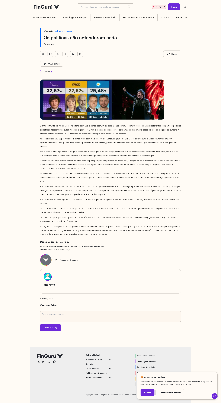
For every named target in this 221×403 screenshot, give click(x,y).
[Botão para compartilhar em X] (43, 54)
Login (174, 7)
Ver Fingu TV (160, 7)
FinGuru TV (182, 17)
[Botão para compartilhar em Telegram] (73, 54)
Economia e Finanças (44, 17)
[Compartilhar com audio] (80, 54)
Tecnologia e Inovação (75, 17)
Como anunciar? (93, 368)
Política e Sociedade (105, 17)
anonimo (50, 44)
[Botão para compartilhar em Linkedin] (58, 54)
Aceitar (147, 392)
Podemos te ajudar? (215, 396)
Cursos (165, 17)
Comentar (48, 327)
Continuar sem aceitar (170, 392)
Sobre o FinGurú (93, 355)
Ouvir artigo (54, 63)
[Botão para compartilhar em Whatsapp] (50, 54)
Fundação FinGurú (94, 359)
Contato (89, 364)
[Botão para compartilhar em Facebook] (65, 54)
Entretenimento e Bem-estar (138, 17)
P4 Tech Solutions (128, 394)
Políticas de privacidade (96, 373)
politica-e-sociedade (63, 31)
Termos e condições (94, 377)
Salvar (174, 54)
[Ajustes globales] (185, 7)
